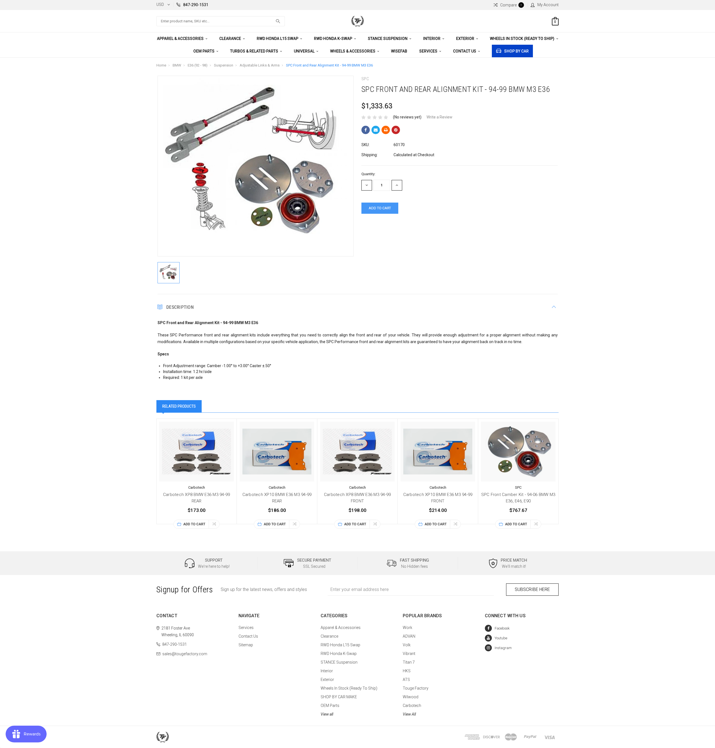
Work (407, 627)
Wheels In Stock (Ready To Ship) (522, 38)
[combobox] (220, 21)
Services (428, 51)
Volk (407, 645)
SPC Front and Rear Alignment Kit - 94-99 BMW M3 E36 (329, 65)
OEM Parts (204, 51)
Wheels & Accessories (353, 51)
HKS (407, 671)
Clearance (230, 38)
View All (409, 714)
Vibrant (409, 653)
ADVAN (409, 636)
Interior (432, 38)
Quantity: (368, 174)
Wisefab (399, 51)
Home (161, 65)
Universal (304, 51)
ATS (406, 679)
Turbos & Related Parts (254, 51)
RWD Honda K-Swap (333, 38)
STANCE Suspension (388, 38)
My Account (548, 5)
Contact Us (465, 51)
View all (327, 714)
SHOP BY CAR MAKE (339, 697)
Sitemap (246, 645)
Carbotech (412, 705)
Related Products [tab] (179, 406)
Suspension (223, 65)
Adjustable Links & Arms (260, 65)
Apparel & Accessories (180, 38)
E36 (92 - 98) (198, 65)
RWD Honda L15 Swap (278, 38)
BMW (177, 65)
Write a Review (439, 117)
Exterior (465, 38)
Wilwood (410, 697)
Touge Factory (415, 688)
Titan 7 (409, 662)
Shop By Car (516, 51)
